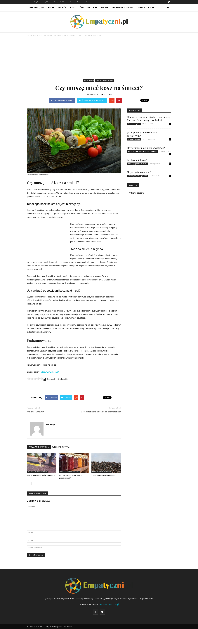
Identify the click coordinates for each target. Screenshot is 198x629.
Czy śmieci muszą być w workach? (41, 475)
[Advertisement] (99, 58)
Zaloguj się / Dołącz (61, 2)
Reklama (80, 2)
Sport (73, 7)
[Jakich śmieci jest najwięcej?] (106, 463)
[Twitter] (169, 2)
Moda (51, 7)
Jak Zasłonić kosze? (137, 159)
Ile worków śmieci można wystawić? (146, 147)
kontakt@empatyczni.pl (109, 604)
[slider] (35, 378)
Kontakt (88, 2)
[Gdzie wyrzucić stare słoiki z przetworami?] (74, 463)
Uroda (104, 7)
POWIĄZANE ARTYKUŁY (39, 447)
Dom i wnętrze (36, 7)
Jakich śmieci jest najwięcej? (103, 475)
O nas (72, 2)
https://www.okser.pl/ (50, 372)
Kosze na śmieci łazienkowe (104, 80)
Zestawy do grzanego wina (137, 176)
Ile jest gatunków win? (139, 172)
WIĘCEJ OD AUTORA (61, 447)
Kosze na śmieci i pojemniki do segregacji (142, 151)
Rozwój (62, 7)
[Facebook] (165, 2)
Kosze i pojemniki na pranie (137, 164)
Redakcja (50, 424)
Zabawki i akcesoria (122, 7)
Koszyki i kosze (89, 80)
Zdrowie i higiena (145, 7)
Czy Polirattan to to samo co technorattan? (101, 412)
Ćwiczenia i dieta (89, 7)
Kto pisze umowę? (35, 412)
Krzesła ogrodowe (134, 139)
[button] (167, 7)
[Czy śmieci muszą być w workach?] (41, 463)
